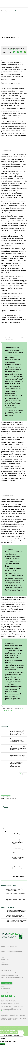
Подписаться (6, 983)
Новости (4, 727)
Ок (20, 1032)
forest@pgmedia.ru (5, 992)
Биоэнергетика (5, 967)
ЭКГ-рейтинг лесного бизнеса (8, 798)
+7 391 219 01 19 (4, 991)
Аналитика (4, 962)
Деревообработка (8, 886)
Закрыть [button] (2, 1044)
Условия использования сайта (9, 946)
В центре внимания (6, 796)
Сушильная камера (12, 40)
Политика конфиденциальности (9, 949)
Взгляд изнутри (5, 959)
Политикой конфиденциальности (9, 1010)
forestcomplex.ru (13, 1014)
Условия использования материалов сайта (12, 951)
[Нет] (23, 1035)
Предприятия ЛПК (5, 964)
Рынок (5, 807)
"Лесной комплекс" (13, 49)
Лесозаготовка (7, 907)
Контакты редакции (6, 944)
